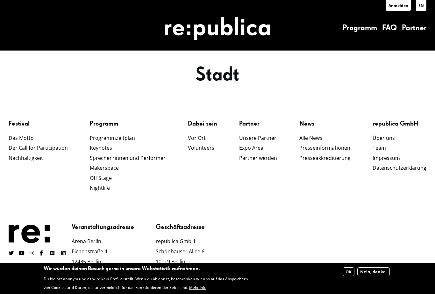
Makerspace (104, 167)
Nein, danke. (373, 272)
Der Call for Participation (38, 147)
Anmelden (398, 5)
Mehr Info (197, 287)
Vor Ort (197, 137)
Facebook (42, 253)
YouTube (22, 253)
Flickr (55, 253)
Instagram (32, 253)
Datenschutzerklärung (399, 167)
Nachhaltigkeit (26, 157)
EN (421, 5)
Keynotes (101, 147)
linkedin (64, 253)
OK (349, 272)
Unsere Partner (257, 137)
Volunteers (201, 147)
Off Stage (101, 177)
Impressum (386, 157)
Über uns (384, 137)
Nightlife (100, 187)
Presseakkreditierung (325, 157)
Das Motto (21, 137)
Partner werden (258, 157)
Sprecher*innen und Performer (128, 157)
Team (379, 147)
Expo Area (251, 147)
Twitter (11, 253)
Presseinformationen (324, 147)
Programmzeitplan (112, 137)
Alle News (310, 137)
